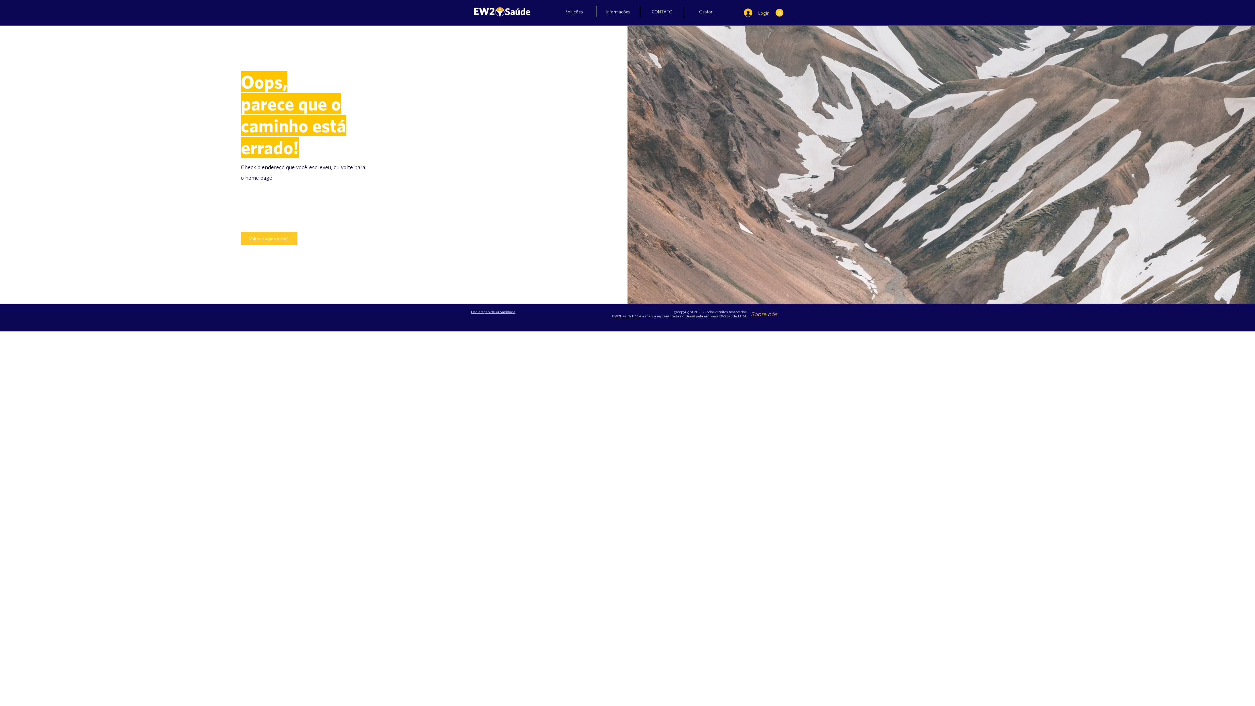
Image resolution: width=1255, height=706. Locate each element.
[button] (574, 11)
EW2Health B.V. (625, 316)
